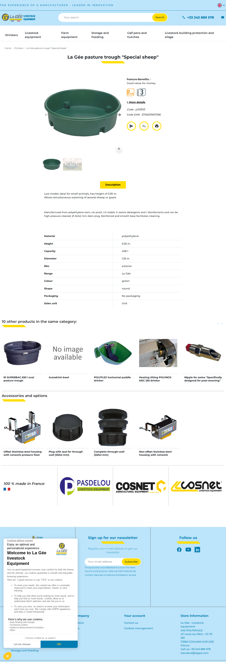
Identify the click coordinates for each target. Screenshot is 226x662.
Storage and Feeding (24, 650)
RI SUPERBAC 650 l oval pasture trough (19, 379)
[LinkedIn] (197, 549)
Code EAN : (134, 114)
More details (23, 356)
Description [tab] (113, 184)
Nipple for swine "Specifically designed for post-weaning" (203, 379)
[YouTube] (188, 549)
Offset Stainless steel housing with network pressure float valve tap (23, 455)
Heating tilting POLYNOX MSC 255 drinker (155, 379)
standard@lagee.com (195, 653)
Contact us (131, 622)
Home (8, 48)
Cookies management (138, 628)
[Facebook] (179, 549)
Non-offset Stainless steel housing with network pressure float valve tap (155, 455)
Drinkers (18, 48)
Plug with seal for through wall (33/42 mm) (66, 453)
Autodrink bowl (59, 377)
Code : (131, 109)
